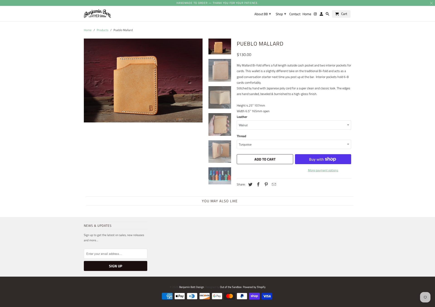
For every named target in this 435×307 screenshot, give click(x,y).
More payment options (323, 170)
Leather (242, 116)
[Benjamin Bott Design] (97, 13)
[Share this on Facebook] (257, 184)
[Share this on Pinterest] (265, 184)
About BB (262, 14)
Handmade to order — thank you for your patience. (217, 3)
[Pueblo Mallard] (143, 80)
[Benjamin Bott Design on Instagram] (315, 15)
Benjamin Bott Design (191, 287)
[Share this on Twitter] (249, 184)
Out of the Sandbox (231, 287)
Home (306, 14)
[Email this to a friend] (273, 184)
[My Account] (322, 15)
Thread (241, 136)
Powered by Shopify (254, 287)
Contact (294, 14)
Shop (281, 14)
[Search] (328, 15)
